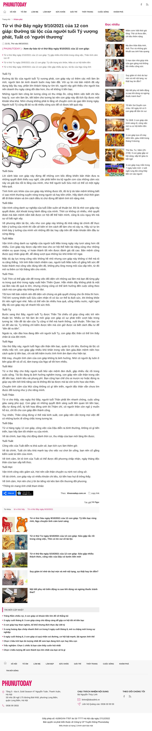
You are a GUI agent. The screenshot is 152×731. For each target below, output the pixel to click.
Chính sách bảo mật (85, 726)
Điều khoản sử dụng (67, 726)
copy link (95, 493)
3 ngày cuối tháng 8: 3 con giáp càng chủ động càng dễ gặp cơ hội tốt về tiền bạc (44, 620)
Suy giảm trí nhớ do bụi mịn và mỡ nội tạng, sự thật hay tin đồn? (64, 571)
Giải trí (73, 12)
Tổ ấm (24, 12)
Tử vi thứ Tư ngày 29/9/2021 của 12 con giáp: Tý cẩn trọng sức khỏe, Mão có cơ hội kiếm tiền (47, 62)
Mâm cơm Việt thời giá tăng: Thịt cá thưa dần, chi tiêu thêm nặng (136, 33)
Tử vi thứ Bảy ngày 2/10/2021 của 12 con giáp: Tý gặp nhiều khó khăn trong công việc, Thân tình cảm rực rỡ (51, 56)
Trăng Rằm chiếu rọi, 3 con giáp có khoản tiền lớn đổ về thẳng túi (36, 616)
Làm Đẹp (47, 12)
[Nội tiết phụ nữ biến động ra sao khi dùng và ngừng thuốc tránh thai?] (14, 595)
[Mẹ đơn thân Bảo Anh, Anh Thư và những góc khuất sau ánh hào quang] (114, 50)
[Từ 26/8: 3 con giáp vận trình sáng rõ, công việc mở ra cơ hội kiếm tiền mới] (114, 125)
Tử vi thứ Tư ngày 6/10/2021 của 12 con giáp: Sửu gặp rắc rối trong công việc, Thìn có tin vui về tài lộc (62, 537)
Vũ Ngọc (95, 502)
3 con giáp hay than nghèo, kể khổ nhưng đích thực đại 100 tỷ (34, 625)
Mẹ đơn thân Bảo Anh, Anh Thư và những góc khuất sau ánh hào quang (137, 48)
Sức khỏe (60, 12)
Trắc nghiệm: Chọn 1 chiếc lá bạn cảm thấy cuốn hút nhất (32, 645)
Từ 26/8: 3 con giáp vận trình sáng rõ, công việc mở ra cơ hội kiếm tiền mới (137, 124)
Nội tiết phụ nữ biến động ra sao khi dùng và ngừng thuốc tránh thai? (64, 591)
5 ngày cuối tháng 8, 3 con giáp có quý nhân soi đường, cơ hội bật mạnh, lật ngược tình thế (49, 636)
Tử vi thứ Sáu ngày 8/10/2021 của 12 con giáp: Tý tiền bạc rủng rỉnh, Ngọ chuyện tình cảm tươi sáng (63, 520)
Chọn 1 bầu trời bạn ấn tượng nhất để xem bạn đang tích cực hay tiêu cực (40, 641)
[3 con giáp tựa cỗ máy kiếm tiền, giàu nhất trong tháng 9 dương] (114, 140)
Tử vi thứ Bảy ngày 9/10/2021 (40, 509)
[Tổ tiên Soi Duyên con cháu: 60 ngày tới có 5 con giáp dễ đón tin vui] (114, 110)
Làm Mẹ (34, 12)
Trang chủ (6, 19)
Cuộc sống (103, 12)
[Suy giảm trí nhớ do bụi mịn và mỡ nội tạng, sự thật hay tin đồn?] (14, 577)
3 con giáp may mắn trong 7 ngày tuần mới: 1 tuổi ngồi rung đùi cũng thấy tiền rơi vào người (138, 169)
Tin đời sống (12, 671)
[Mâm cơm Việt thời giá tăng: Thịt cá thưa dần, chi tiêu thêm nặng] (114, 35)
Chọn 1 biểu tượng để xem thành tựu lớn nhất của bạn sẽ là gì (34, 650)
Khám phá (118, 12)
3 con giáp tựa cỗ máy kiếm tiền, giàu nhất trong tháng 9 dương (137, 138)
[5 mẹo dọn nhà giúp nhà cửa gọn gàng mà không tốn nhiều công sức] (114, 65)
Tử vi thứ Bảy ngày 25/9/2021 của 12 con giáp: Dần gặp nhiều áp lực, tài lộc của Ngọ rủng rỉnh (47, 67)
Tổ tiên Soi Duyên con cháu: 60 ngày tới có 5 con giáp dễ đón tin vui (136, 108)
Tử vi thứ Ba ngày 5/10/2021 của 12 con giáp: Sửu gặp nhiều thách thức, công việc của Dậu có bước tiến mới (62, 555)
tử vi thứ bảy (19, 509)
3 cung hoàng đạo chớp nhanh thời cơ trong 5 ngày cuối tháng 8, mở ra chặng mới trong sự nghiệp (49, 630)
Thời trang (87, 12)
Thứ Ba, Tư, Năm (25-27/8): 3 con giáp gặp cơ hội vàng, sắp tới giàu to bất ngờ (137, 154)
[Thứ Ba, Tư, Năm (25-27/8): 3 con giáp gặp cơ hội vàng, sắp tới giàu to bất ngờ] (114, 155)
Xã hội (13, 12)
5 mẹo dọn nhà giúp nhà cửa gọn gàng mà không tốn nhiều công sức (137, 63)
